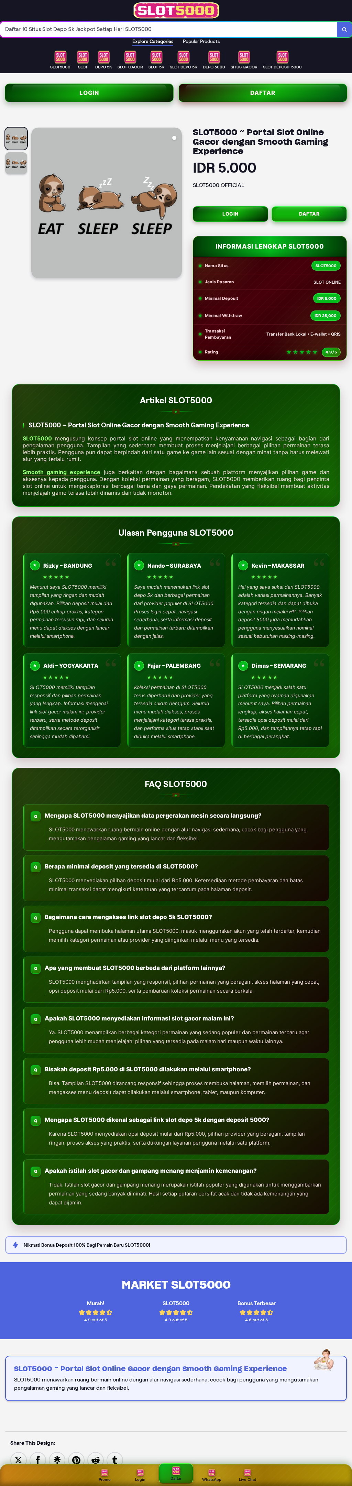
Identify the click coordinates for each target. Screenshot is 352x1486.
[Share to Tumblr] (115, 1460)
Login (89, 92)
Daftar (262, 92)
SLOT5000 (37, 438)
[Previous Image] (36, 204)
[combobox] (168, 29)
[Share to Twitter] (18, 1460)
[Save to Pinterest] (76, 1460)
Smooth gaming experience (61, 472)
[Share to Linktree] (57, 1460)
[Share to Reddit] (95, 1460)
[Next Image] (176, 204)
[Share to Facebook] (38, 1460)
